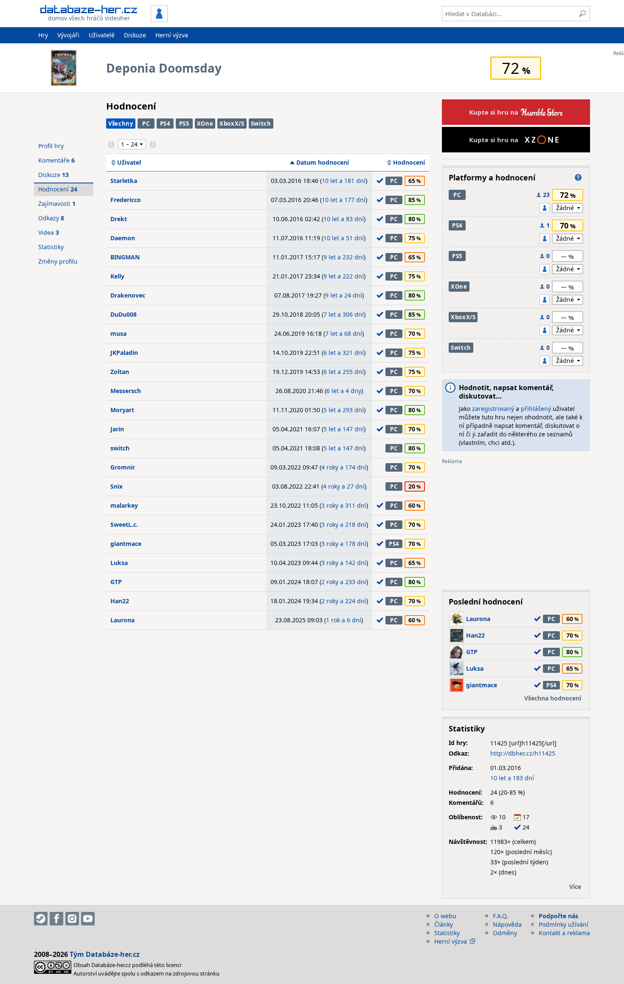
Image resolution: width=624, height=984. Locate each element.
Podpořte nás (558, 916)
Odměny (505, 933)
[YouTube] (88, 918)
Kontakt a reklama (564, 933)
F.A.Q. (500, 916)
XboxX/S (232, 123)
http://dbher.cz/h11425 (522, 753)
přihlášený (536, 409)
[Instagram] (72, 918)
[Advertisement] (516, 523)
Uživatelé (102, 35)
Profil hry (51, 146)
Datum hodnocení (322, 162)
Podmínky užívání (563, 924)
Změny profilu (58, 261)
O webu (445, 916)
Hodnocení (409, 162)
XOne (205, 123)
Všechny (120, 123)
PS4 (165, 123)
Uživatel (129, 162)
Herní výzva (171, 35)
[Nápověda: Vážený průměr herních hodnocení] (578, 177)
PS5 (184, 123)
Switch (261, 123)
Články (443, 924)
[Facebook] (56, 918)
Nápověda (507, 924)
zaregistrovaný (493, 409)
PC (145, 123)
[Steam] (41, 918)
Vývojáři (68, 35)
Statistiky (51, 247)
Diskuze (135, 35)
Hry (43, 35)
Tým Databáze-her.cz (105, 954)
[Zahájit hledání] (582, 13)
